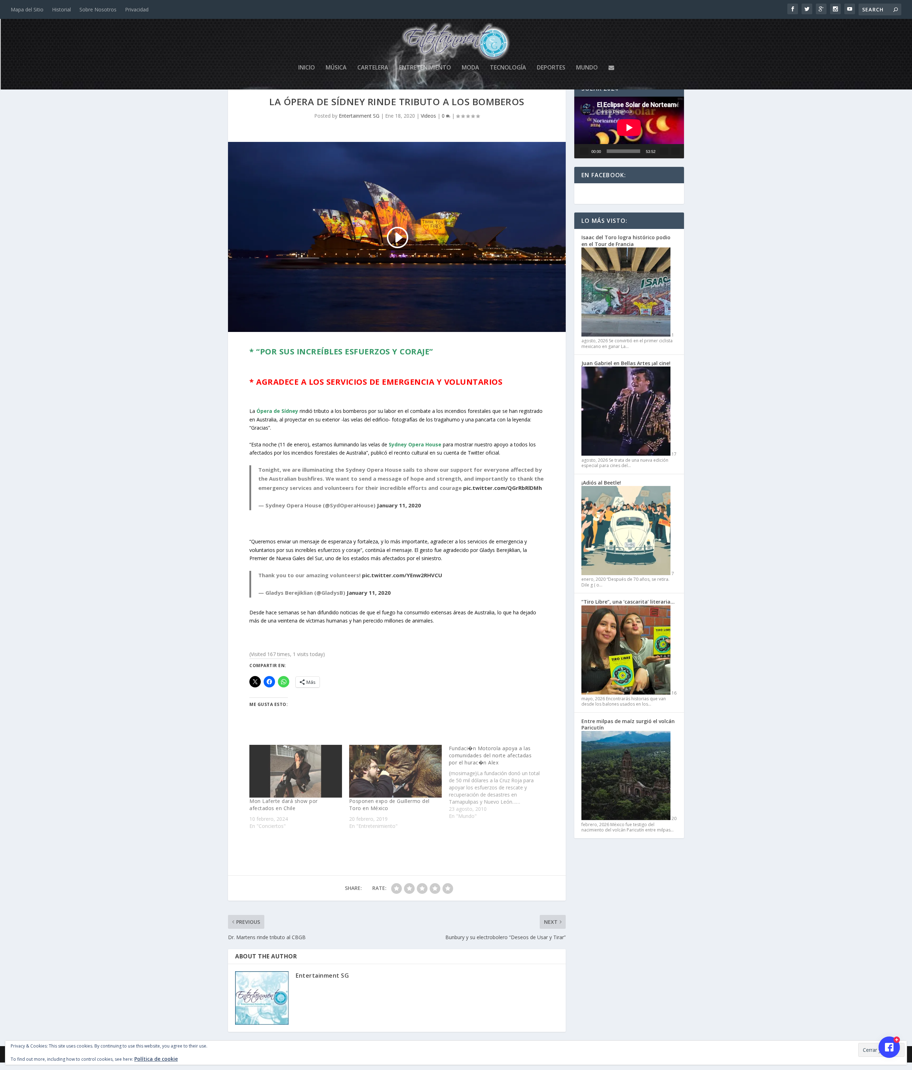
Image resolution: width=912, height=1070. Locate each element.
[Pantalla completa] (675, 151)
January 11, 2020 (399, 505)
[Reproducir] (584, 151)
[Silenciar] (664, 151)
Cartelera (372, 68)
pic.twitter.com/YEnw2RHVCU (402, 575)
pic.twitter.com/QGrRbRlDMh (502, 487)
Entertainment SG (359, 115)
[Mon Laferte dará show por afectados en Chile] (295, 771)
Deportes (551, 68)
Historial (61, 9)
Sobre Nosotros (97, 9)
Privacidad (137, 9)
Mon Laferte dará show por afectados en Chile (283, 805)
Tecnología (508, 68)
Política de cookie (156, 1058)
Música (336, 68)
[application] (629, 127)
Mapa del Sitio (27, 9)
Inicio (306, 68)
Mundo (587, 68)
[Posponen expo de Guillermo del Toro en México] (395, 771)
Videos (428, 115)
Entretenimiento (425, 68)
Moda (470, 68)
